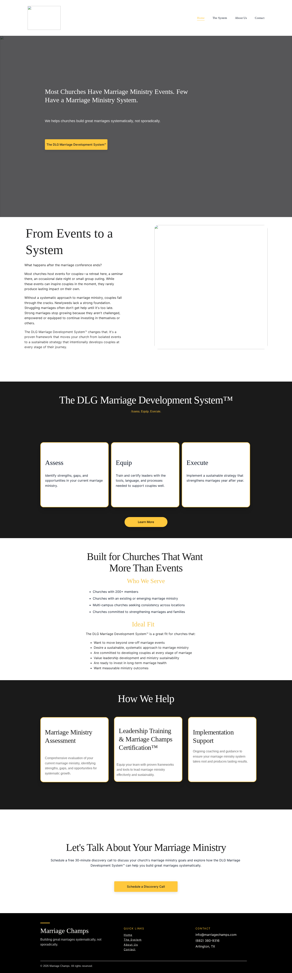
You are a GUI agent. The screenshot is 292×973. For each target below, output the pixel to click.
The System (220, 17)
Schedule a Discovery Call (146, 886)
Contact (259, 17)
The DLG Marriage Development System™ (76, 144)
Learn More (146, 522)
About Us (241, 17)
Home (201, 17)
